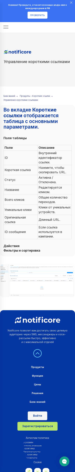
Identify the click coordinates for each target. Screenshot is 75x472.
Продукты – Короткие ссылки (35, 96)
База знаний (9, 96)
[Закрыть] (71, 3)
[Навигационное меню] (5, 27)
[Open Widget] (64, 461)
